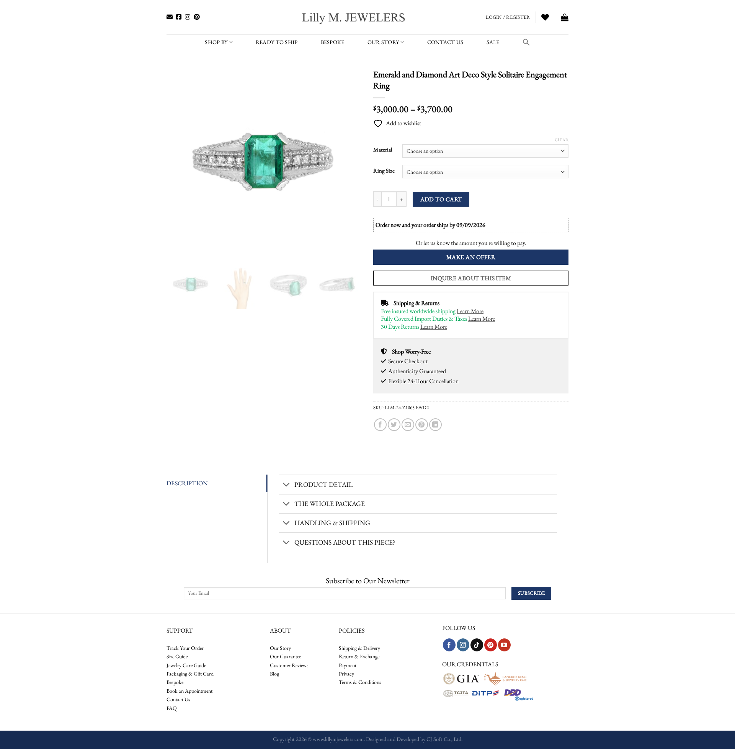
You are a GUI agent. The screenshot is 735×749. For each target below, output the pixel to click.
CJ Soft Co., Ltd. (444, 738)
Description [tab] (187, 483)
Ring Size (384, 171)
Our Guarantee (285, 656)
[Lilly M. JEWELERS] (354, 17)
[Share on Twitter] (394, 424)
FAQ (172, 708)
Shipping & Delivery (359, 648)
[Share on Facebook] (380, 424)
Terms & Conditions (360, 682)
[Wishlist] (545, 17)
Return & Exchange (359, 656)
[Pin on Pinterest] (421, 424)
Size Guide (177, 656)
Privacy (346, 673)
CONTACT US (445, 42)
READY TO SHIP (277, 42)
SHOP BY (216, 42)
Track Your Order (185, 648)
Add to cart (441, 199)
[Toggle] (286, 485)
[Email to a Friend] (408, 424)
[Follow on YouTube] (504, 644)
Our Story (383, 42)
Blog (274, 673)
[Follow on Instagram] (463, 644)
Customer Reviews (289, 665)
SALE (493, 42)
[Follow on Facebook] (449, 644)
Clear (561, 139)
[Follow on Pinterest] (490, 644)
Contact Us (178, 699)
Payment (347, 665)
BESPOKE (333, 42)
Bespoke (175, 682)
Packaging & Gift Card (190, 673)
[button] (526, 42)
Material (382, 150)
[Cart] (564, 17)
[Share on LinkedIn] (435, 424)
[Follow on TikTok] (476, 644)
